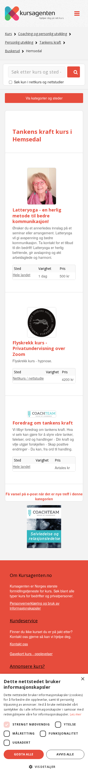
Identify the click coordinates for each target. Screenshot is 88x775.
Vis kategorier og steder (44, 98)
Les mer (75, 714)
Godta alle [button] (23, 754)
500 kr (64, 276)
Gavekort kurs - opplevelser (31, 653)
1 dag (42, 276)
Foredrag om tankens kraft (42, 423)
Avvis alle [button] (65, 754)
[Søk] (73, 71)
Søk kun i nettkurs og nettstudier (39, 81)
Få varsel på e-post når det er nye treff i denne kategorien (44, 496)
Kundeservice (24, 621)
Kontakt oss (19, 643)
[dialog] (44, 724)
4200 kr (68, 379)
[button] (44, 766)
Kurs (8, 33)
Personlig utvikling (19, 42)
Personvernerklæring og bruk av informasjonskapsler (34, 606)
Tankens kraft (50, 42)
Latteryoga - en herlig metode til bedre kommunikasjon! (36, 215)
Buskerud (12, 51)
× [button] (82, 679)
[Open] (76, 13)
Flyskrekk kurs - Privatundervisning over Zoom (38, 348)
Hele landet (21, 274)
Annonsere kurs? (27, 666)
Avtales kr (62, 467)
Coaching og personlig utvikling (42, 33)
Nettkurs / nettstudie (28, 378)
